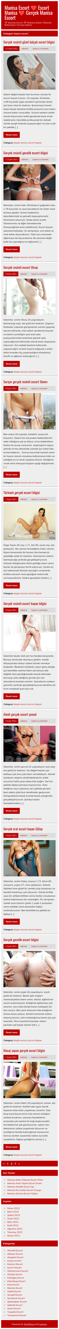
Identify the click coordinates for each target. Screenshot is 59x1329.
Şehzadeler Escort (17, 1301)
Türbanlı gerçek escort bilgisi (21, 492)
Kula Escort (13, 1284)
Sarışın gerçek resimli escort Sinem (25, 381)
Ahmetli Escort (15, 1250)
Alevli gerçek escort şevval (20, 714)
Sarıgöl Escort (14, 1294)
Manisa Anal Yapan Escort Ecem (24, 1183)
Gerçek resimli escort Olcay (20, 267)
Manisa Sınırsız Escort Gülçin (22, 1193)
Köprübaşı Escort (16, 1281)
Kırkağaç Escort (15, 1277)
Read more (11, 134)
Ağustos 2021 (14, 1228)
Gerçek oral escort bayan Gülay (23, 828)
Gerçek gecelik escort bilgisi (21, 939)
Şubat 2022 (13, 1215)
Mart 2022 (13, 1211)
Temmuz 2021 (15, 1232)
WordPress (29, 1324)
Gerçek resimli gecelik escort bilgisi (25, 152)
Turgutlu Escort (15, 1311)
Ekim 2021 (13, 1221)
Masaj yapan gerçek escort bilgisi (24, 1050)
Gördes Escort (14, 1274)
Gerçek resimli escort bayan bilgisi (24, 603)
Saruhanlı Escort (16, 1298)
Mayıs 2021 (13, 1235)
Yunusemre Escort (16, 1315)
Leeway (43, 1324)
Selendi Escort (14, 1305)
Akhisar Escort (15, 1253)
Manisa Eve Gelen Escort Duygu (24, 1190)
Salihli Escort (14, 1291)
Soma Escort (14, 1308)
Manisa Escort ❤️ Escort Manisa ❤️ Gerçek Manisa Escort (29, 12)
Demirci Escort (15, 1264)
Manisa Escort (14, 1288)
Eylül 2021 (13, 1225)
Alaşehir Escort (15, 1257)
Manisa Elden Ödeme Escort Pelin (25, 1179)
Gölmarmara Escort (17, 1270)
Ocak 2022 (13, 1218)
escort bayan (35, 142)
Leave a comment (40, 48)
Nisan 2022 (13, 1208)
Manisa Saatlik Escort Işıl (20, 1186)
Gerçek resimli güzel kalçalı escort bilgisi (29, 41)
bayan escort (20, 142)
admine (24, 48)
